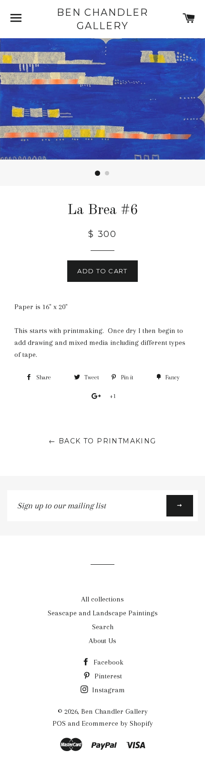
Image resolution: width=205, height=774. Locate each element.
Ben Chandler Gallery (102, 19)
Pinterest (107, 676)
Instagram (107, 690)
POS (59, 723)
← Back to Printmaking (102, 441)
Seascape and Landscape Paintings (103, 613)
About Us (102, 640)
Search (102, 627)
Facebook (107, 662)
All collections (102, 599)
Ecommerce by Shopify (117, 723)
